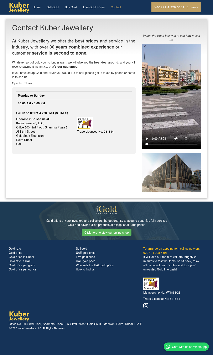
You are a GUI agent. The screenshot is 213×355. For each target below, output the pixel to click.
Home (37, 7)
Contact (116, 7)
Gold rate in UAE (20, 261)
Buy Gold (71, 7)
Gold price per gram (22, 265)
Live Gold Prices (94, 7)
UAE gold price (85, 252)
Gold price (15, 252)
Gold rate (15, 248)
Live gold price (85, 257)
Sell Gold (53, 7)
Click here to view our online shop (106, 232)
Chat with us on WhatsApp (189, 347)
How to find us (85, 269)
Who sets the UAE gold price (95, 265)
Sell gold (81, 248)
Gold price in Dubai (21, 257)
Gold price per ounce (22, 269)
